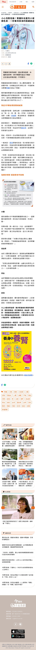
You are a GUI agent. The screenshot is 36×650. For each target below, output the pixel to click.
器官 (15, 392)
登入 (27, 2)
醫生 (29, 395)
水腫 (27, 392)
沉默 (10, 392)
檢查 (23, 406)
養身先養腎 (28, 375)
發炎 (29, 402)
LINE (21, 2)
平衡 (24, 395)
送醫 (28, 406)
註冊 (33, 2)
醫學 (22, 399)
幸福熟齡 (3, 12)
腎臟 (8, 88)
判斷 (13, 406)
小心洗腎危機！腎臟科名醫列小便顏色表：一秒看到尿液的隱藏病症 (17, 13)
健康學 (10, 12)
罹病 (8, 406)
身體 (20, 395)
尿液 (11, 143)
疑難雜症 (16, 12)
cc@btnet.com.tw (17, 618)
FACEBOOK (12, 2)
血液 (13, 402)
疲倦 (8, 399)
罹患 (3, 406)
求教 (3, 395)
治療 (17, 399)
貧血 (3, 402)
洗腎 (3, 399)
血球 (24, 402)
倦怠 (8, 402)
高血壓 (13, 115)
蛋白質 (23, 128)
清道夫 (9, 395)
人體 (14, 395)
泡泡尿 (21, 392)
